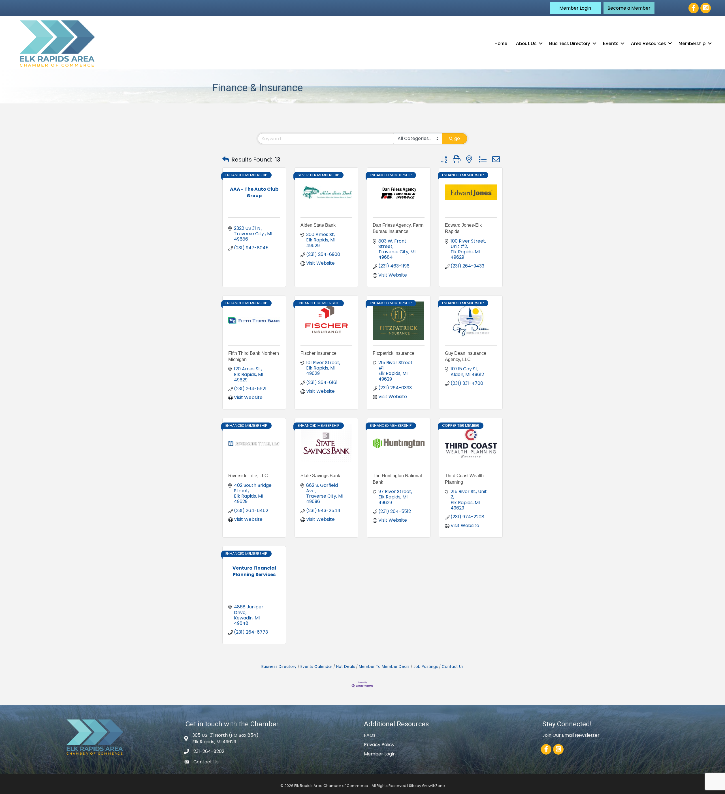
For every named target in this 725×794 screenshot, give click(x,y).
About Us (526, 43)
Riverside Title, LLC (248, 475)
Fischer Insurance (318, 353)
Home (500, 43)
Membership (692, 43)
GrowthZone (433, 785)
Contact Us (453, 666)
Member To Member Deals (384, 666)
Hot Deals (345, 666)
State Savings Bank (320, 475)
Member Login (380, 754)
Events (610, 43)
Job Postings (425, 666)
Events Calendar (316, 666)
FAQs (370, 735)
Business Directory (569, 43)
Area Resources (648, 43)
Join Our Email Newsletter (571, 735)
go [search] (457, 138)
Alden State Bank (318, 225)
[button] (575, 8)
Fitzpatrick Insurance (393, 353)
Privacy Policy (379, 744)
